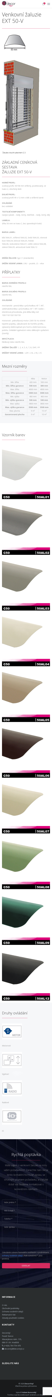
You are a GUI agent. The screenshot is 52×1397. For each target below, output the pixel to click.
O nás (4, 1305)
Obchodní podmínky (10, 1308)
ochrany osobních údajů (12, 1255)
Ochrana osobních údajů (12, 1311)
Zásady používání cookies (13, 1318)
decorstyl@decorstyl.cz (14, 1349)
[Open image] (26, 472)
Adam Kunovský (29, 1392)
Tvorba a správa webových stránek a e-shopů (26, 1395)
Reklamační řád (8, 1314)
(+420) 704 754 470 (12, 1345)
